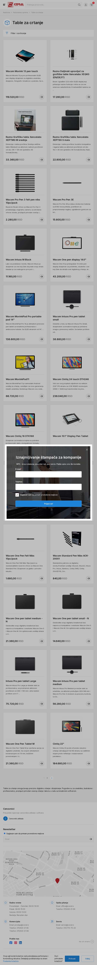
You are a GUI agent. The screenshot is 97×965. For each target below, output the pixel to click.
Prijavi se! (48, 504)
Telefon (18, 482)
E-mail (18, 469)
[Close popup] (87, 449)
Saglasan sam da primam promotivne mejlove (39, 495)
